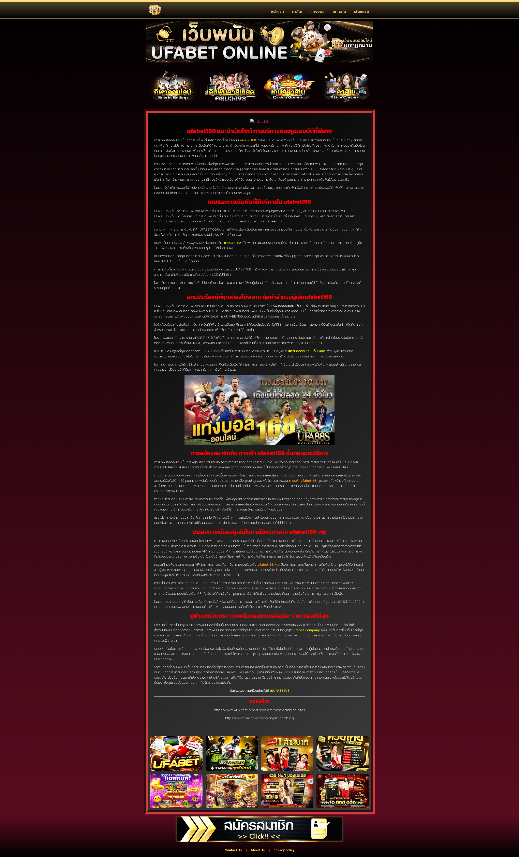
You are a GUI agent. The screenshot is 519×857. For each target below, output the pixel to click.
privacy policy (284, 850)
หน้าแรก (277, 11)
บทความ (339, 11)
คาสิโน (297, 11)
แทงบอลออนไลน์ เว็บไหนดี (306, 351)
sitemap (361, 11)
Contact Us (233, 850)
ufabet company (306, 630)
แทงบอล (317, 11)
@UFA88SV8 (280, 690)
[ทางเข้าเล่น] (173, 87)
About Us (258, 850)
